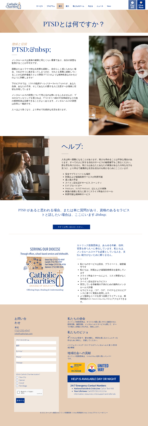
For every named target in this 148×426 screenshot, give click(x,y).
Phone (18, 357)
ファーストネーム (22, 340)
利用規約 (80, 413)
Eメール (19, 351)
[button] (39, 6)
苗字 (17, 345)
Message (19, 362)
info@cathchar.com (23, 333)
